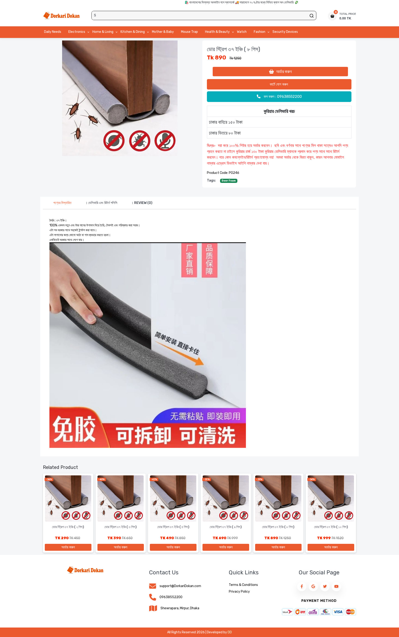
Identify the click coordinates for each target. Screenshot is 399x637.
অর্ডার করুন (283, 71)
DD (230, 632)
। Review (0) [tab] (141, 203)
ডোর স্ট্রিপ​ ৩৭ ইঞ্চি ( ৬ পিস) (226, 527)
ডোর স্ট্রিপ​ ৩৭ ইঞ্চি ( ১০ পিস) (331, 527)
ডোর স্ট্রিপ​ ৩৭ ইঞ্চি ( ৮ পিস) (278, 527)
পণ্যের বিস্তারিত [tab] (62, 203)
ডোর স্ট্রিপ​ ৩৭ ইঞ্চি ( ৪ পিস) (173, 527)
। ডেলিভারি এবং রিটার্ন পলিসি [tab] (101, 203)
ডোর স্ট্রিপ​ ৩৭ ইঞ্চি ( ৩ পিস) (120, 527)
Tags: (211, 180)
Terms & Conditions (243, 585)
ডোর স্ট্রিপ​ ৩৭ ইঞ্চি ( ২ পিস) (68, 527)
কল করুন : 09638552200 (282, 96)
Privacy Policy (239, 592)
